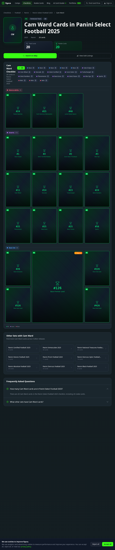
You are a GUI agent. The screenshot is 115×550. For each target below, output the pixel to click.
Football (18, 13)
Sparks (102, 76)
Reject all (95, 544)
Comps (17, 3)
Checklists (27, 3)
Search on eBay (31, 56)
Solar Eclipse (89, 68)
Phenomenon (43, 76)
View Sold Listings (86, 56)
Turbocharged (87, 72)
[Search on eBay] (28, 125)
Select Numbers (26, 76)
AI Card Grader (59, 3)
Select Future (74, 76)
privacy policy (26, 547)
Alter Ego (89, 76)
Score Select (71, 72)
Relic (22, 81)
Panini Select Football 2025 (43, 13)
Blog (48, 3)
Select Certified (54, 72)
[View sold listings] (24, 125)
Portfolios (74, 3)
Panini (26, 13)
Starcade (39, 72)
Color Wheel (25, 72)
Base (31, 68)
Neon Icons (58, 76)
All (21, 68)
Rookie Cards (39, 3)
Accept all (107, 544)
